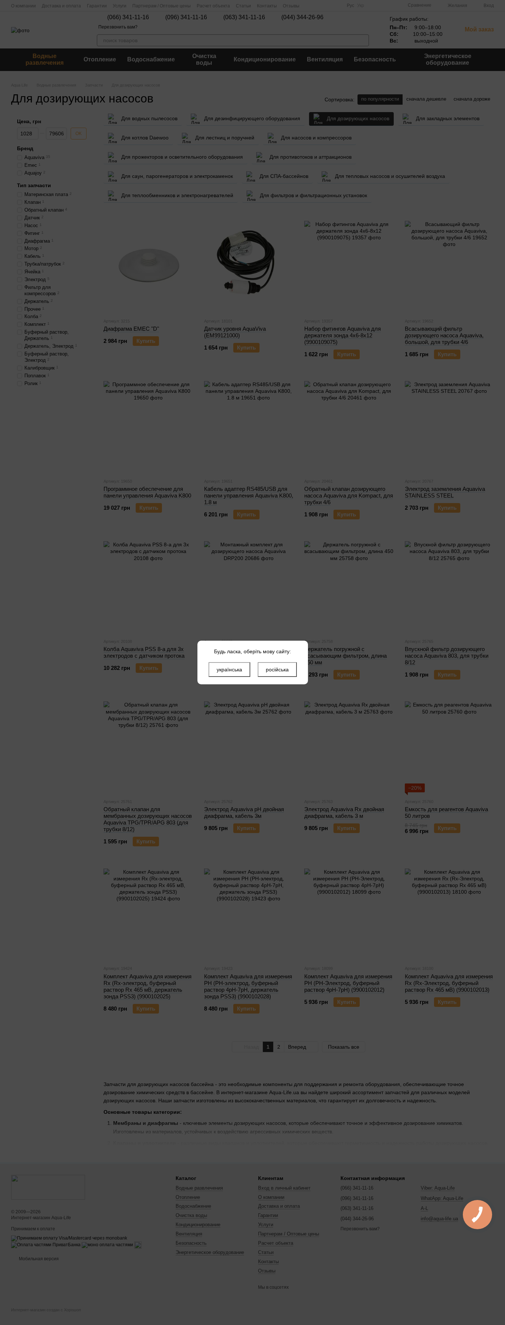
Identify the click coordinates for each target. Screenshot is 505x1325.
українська (229, 669)
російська (277, 669)
